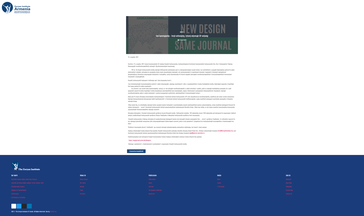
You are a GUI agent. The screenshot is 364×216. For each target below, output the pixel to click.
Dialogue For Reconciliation (18, 190)
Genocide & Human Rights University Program (24, 179)
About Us (321, 11)
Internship (289, 182)
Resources (152, 193)
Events (219, 182)
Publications (333, 11)
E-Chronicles (220, 186)
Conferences (15, 193)
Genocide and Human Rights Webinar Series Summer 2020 (27, 182)
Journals (151, 186)
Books (150, 182)
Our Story (83, 182)
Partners (82, 193)
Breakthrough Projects (18, 186)
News (345, 11)
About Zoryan (84, 179)
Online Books (152, 179)
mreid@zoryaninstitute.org (225, 130)
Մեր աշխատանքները (307, 11)
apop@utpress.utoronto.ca (196, 133)
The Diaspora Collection (155, 190)
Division (82, 186)
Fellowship (289, 186)
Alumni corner (357, 11)
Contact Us (289, 193)
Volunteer (288, 179)
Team (81, 190)
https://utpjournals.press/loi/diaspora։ (140, 140)
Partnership (289, 190)
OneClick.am (53, 211)
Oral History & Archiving (18, 197)
